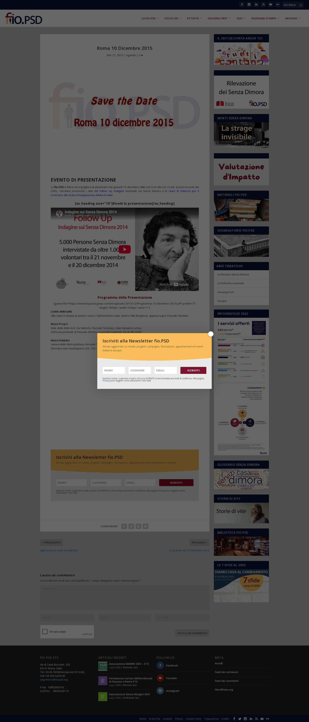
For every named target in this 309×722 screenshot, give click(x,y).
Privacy (106, 380)
